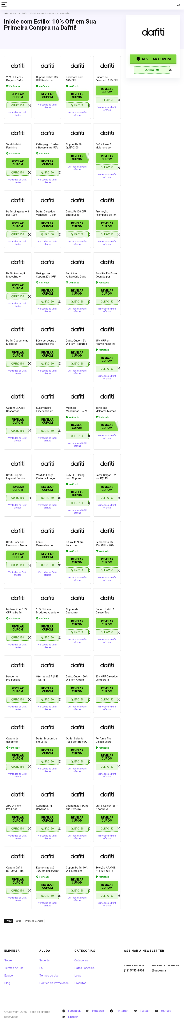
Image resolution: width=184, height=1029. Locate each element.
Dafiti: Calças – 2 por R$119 (106, 476)
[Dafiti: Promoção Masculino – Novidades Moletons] (17, 262)
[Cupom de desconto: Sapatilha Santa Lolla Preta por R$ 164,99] (17, 727)
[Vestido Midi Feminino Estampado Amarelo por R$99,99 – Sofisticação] (17, 133)
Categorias (81, 960)
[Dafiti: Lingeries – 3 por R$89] (17, 200)
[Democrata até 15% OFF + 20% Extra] (107, 530)
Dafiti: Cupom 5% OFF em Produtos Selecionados (76, 344)
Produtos (80, 983)
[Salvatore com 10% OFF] (77, 65)
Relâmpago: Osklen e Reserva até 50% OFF (47, 147)
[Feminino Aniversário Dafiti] (77, 262)
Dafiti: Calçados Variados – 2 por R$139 (46, 215)
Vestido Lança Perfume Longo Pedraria (45, 478)
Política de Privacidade (54, 983)
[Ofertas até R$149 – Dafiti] (47, 665)
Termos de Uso (14, 968)
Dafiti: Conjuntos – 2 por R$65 (107, 807)
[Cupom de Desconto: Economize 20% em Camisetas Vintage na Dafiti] (77, 598)
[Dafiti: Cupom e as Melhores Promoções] (17, 329)
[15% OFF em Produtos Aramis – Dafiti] (47, 598)
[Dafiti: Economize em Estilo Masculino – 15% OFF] (47, 727)
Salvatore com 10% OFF (74, 78)
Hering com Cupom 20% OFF (46, 275)
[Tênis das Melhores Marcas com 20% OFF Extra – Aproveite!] (107, 396)
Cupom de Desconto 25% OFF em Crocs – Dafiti (107, 80)
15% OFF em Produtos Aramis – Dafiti (47, 612)
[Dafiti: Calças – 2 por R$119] (107, 463)
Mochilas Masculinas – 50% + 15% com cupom (77, 411)
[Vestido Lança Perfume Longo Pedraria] (47, 463)
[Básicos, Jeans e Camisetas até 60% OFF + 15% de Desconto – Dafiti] (47, 329)
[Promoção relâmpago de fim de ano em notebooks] (107, 200)
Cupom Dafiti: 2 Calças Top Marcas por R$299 (106, 612)
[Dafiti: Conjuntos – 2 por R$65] (107, 794)
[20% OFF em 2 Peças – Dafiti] (17, 65)
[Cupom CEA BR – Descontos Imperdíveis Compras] (17, 396)
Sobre (8, 960)
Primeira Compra (34, 921)
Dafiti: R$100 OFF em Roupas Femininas (76, 215)
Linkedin (73, 1017)
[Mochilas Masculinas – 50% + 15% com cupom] (77, 396)
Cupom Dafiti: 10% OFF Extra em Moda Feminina (77, 871)
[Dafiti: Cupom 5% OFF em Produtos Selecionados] (77, 329)
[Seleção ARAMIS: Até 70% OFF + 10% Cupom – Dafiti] (107, 856)
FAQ (42, 968)
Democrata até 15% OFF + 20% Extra (105, 545)
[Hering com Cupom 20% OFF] (47, 262)
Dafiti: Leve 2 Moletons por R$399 (104, 147)
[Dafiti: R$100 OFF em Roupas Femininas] (77, 200)
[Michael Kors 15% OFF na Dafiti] (17, 598)
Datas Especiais (84, 968)
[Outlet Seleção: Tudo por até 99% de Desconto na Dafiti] (77, 727)
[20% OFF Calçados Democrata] (107, 665)
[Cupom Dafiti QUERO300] (77, 133)
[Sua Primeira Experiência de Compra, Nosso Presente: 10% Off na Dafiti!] (47, 396)
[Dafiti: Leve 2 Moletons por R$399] (107, 133)
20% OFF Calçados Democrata (107, 678)
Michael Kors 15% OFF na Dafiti (16, 611)
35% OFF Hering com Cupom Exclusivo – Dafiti (76, 478)
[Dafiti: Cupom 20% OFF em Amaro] (77, 665)
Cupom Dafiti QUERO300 (74, 146)
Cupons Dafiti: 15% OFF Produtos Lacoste (47, 80)
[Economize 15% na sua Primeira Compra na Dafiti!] (77, 794)
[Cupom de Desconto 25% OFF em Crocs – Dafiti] (107, 65)
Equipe (8, 975)
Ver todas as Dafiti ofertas (17, 113)
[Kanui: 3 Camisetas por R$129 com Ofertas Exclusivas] (47, 530)
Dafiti (18, 921)
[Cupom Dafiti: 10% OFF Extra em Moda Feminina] (77, 856)
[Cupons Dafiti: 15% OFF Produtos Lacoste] (47, 65)
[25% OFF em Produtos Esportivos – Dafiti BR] (17, 794)
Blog (7, 983)
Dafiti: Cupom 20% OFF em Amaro (77, 678)
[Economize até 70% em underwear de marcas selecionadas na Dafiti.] (47, 856)
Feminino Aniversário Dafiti (76, 275)
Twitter (145, 1010)
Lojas (77, 975)
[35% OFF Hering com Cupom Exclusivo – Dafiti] (77, 463)
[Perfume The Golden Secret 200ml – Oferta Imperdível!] (107, 727)
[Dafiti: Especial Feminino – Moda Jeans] (17, 530)
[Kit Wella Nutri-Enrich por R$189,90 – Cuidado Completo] (77, 530)
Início (6, 13)
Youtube (166, 1010)
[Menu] (4, 5)
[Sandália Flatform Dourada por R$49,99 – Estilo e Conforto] (107, 262)
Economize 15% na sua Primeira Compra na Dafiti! (77, 809)
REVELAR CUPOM (156, 59)
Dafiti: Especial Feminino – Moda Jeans (16, 545)
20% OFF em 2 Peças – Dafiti (14, 78)
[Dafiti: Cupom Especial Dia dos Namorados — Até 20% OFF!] (17, 463)
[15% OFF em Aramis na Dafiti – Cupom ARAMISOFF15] (107, 329)
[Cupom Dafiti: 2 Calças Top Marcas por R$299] (107, 598)
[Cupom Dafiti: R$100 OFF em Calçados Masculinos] (17, 856)
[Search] (178, 5)
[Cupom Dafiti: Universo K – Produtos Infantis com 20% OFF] (47, 794)
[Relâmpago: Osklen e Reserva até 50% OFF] (47, 133)
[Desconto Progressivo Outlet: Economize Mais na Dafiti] (17, 665)
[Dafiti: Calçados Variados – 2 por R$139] (47, 200)
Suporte (44, 960)
